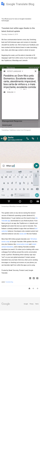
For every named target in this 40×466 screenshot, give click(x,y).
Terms (37, 304)
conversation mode (22, 244)
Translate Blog (9, 282)
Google (26, 304)
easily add (23, 234)
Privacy (32, 304)
